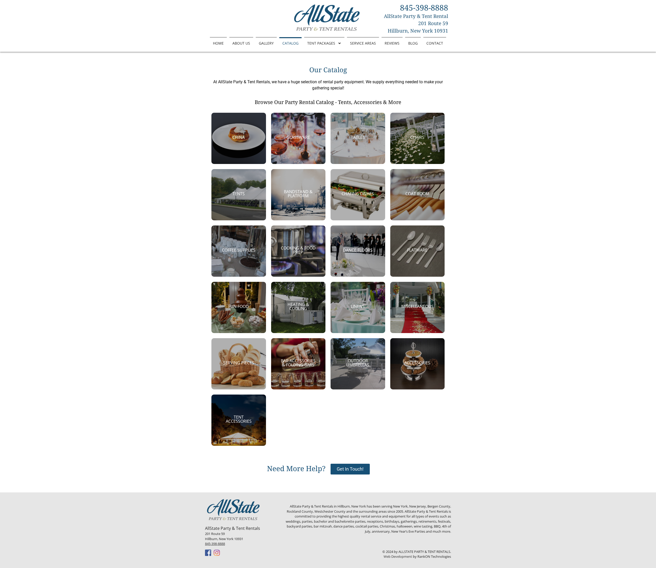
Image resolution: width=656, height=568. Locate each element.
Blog (413, 43)
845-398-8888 (215, 543)
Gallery (266, 43)
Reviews (392, 43)
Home (218, 43)
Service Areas (363, 43)
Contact (434, 43)
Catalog (290, 43)
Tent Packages (321, 43)
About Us (241, 43)
